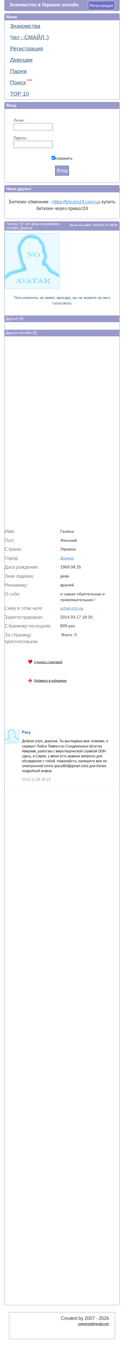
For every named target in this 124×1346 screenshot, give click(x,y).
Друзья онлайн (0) (21, 333)
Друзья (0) (14, 318)
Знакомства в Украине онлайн (44, 4)
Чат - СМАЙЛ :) (29, 37)
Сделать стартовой (48, 662)
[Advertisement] (62, 434)
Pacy (26, 732)
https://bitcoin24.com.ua (76, 201)
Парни (18, 71)
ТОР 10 (19, 94)
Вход (62, 170)
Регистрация (101, 5)
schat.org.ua (71, 608)
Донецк (67, 558)
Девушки (21, 60)
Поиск (21, 81)
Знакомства (25, 26)
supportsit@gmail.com (93, 1323)
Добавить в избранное (50, 680)
